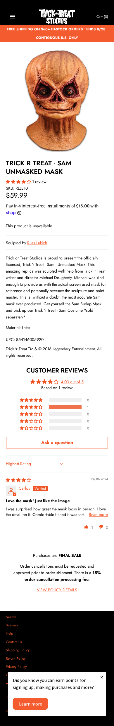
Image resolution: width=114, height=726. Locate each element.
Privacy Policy (16, 666)
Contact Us (14, 641)
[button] (19, 182)
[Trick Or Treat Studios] (57, 16)
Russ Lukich (37, 243)
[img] (18, 480)
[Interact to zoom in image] (57, 100)
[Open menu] (12, 16)
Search (11, 616)
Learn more (30, 704)
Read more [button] (98, 514)
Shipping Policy (18, 649)
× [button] (101, 677)
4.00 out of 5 (72, 382)
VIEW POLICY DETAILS (57, 590)
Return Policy (15, 658)
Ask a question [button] (57, 442)
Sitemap (12, 625)
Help (9, 633)
